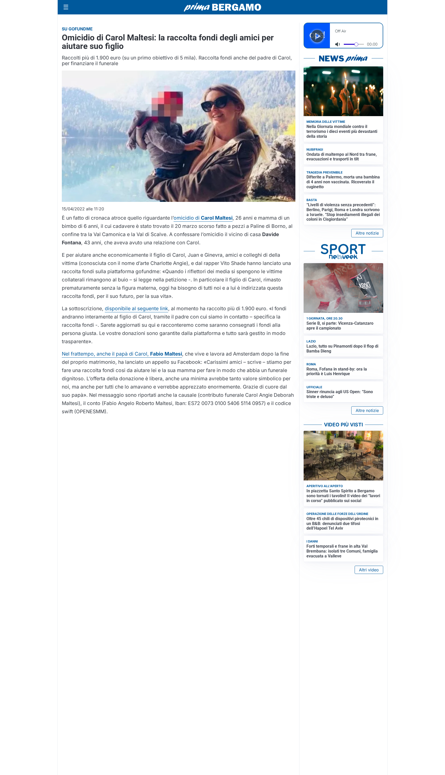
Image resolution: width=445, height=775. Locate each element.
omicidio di (203, 218)
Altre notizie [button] (367, 233)
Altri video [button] (369, 569)
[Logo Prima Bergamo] (222, 7)
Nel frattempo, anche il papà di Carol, (122, 354)
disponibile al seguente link (136, 308)
